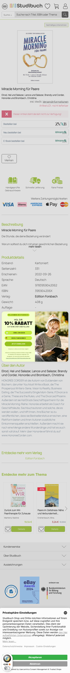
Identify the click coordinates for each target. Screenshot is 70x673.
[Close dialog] (65, 314)
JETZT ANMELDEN (18, 344)
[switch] (7, 668)
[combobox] (7, 338)
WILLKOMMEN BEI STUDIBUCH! (18, 315)
